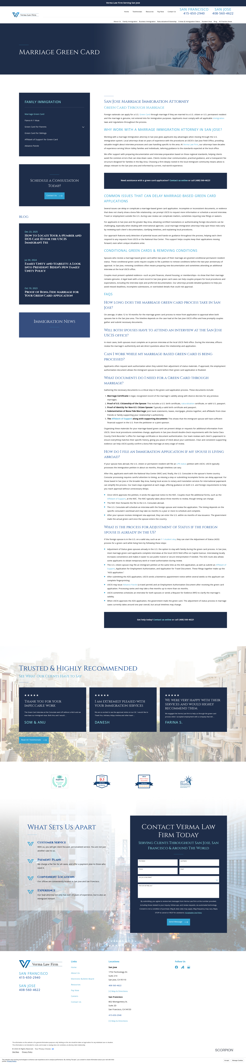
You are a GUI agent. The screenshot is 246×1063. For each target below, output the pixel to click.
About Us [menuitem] (117, 21)
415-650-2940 (194, 13)
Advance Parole (130, 585)
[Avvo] (182, 967)
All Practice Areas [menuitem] (225, 21)
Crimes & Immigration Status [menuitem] (189, 21)
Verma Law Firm (190, 144)
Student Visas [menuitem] (207, 21)
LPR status (181, 464)
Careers (74, 996)
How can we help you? (145, 886)
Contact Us (172, 11)
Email (182, 869)
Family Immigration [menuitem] (130, 21)
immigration (218, 118)
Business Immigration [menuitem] (147, 21)
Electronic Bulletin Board (82, 979)
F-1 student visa (168, 539)
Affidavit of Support (116, 499)
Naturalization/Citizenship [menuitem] (167, 21)
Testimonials (137, 11)
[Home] (25, 14)
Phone (141, 869)
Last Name (183, 861)
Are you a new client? (145, 877)
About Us (75, 973)
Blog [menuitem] (215, 21)
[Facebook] (176, 967)
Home (126, 11)
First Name (142, 861)
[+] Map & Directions (118, 991)
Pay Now (160, 11)
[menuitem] (54, 114)
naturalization (187, 403)
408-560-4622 (223, 13)
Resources (150, 11)
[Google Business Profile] (188, 967)
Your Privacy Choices (43, 1049)
